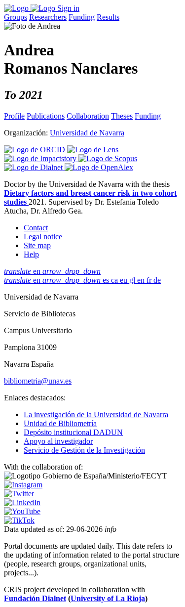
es (107, 280)
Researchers (48, 17)
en (52, 271)
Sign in (68, 8)
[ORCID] (35, 149)
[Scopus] (107, 158)
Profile (14, 116)
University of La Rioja (108, 598)
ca (115, 280)
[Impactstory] (41, 158)
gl (133, 280)
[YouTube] (22, 511)
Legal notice (43, 236)
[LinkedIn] (22, 502)
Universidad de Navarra (87, 133)
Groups (15, 17)
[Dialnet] (34, 167)
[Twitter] (19, 493)
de (157, 280)
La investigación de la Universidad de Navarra (96, 414)
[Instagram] (23, 484)
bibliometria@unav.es (38, 381)
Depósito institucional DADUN (73, 432)
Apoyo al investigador (58, 441)
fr (150, 280)
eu (124, 280)
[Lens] (92, 149)
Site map (37, 245)
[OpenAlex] (99, 167)
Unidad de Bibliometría (60, 423)
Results (108, 17)
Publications (46, 116)
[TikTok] (19, 520)
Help (31, 254)
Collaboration (88, 116)
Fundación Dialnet (35, 598)
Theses (122, 116)
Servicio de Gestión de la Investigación (84, 450)
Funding (82, 17)
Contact (36, 227)
